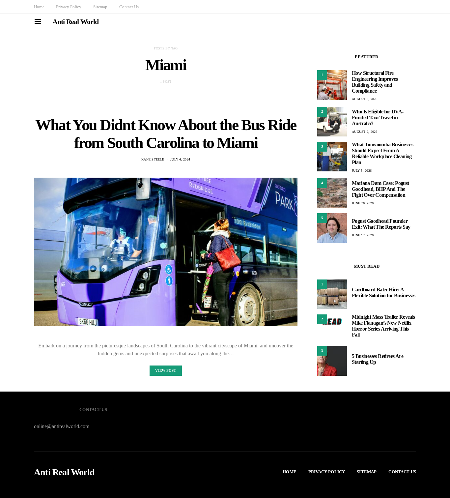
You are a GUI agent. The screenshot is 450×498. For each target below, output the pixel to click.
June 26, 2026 (363, 203)
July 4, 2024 (180, 159)
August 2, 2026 (365, 131)
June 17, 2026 (363, 235)
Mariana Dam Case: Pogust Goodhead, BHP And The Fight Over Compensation (380, 189)
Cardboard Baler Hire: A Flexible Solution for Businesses (383, 293)
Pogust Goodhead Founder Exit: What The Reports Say (381, 224)
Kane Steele (152, 159)
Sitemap (100, 6)
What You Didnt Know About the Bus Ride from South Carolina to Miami (165, 133)
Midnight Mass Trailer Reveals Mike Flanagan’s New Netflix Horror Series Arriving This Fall (383, 326)
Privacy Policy (68, 6)
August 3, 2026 (365, 99)
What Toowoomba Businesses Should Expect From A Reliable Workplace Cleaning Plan (382, 153)
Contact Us (128, 6)
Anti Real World (75, 21)
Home (39, 6)
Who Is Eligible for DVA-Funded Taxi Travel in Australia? (378, 117)
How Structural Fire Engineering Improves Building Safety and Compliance (375, 82)
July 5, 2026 (362, 170)
